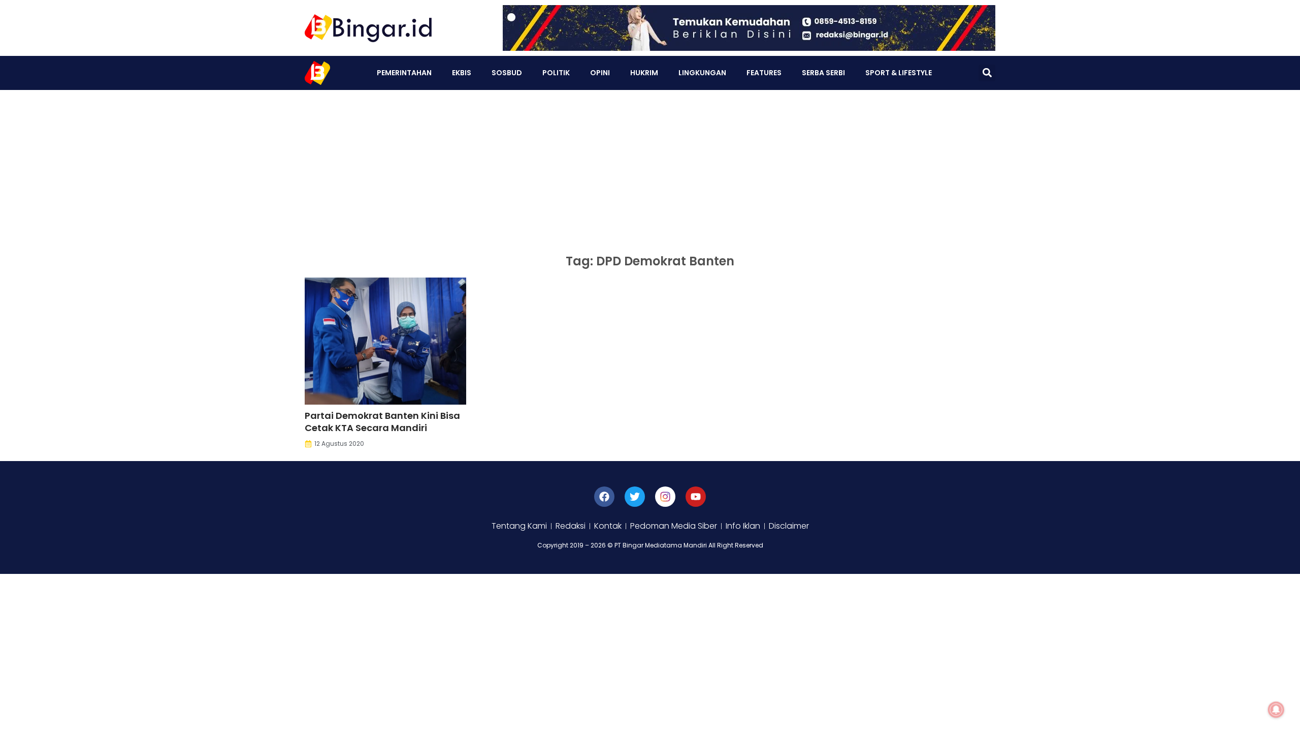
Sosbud (507, 73)
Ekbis (461, 73)
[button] (987, 73)
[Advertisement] (650, 166)
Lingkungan (702, 73)
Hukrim (644, 73)
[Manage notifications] (1276, 710)
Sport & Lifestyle (898, 73)
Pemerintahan (404, 73)
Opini (600, 73)
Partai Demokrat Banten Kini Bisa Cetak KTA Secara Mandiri (382, 421)
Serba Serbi (823, 73)
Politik (556, 73)
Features (764, 73)
